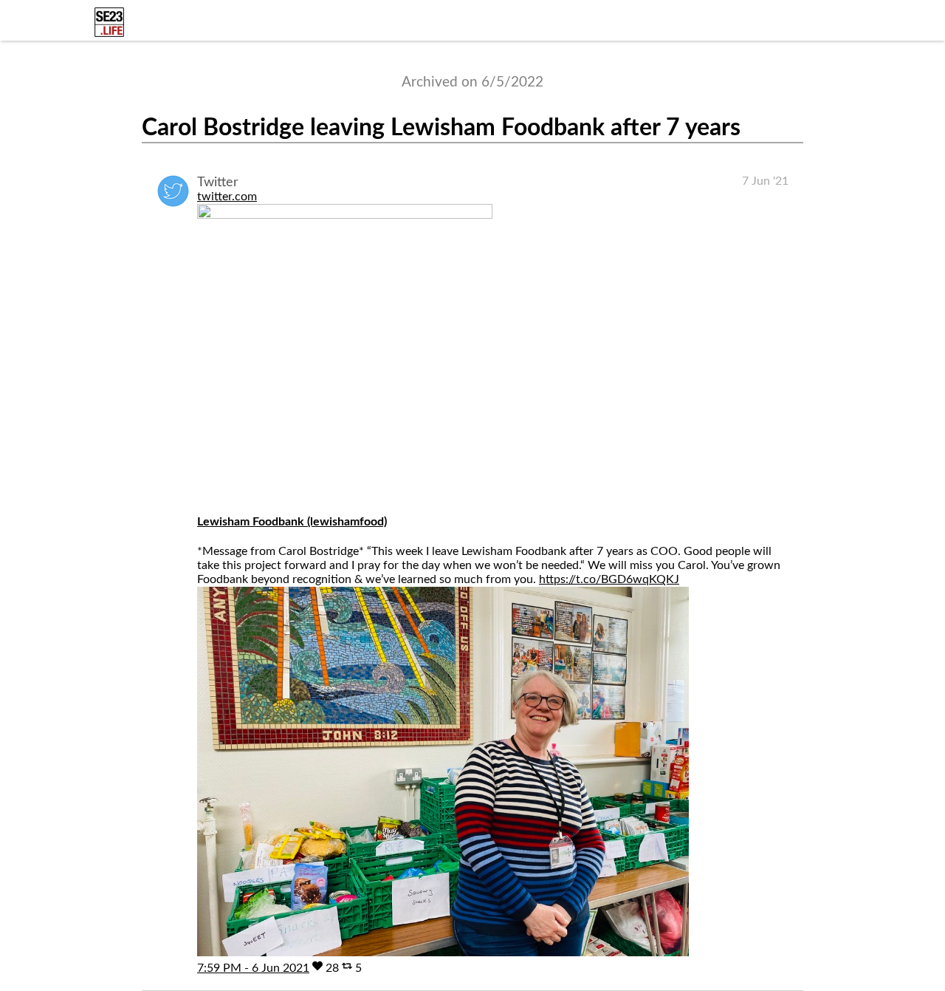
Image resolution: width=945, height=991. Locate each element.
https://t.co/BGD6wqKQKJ (609, 579)
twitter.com (227, 196)
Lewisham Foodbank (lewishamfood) (292, 522)
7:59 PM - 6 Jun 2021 (253, 968)
